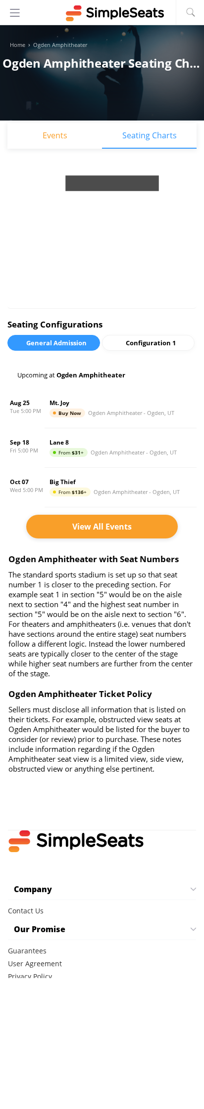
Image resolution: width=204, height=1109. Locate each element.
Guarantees (27, 950)
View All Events (102, 526)
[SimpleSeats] (102, 13)
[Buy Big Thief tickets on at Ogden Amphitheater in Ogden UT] (102, 487)
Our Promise (39, 929)
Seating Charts (149, 135)
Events (55, 135)
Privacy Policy (30, 976)
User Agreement (35, 963)
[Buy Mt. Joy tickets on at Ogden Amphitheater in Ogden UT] (102, 408)
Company (33, 889)
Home (17, 44)
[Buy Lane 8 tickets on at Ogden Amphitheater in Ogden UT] (102, 448)
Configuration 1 (151, 342)
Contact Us (26, 910)
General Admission (56, 342)
